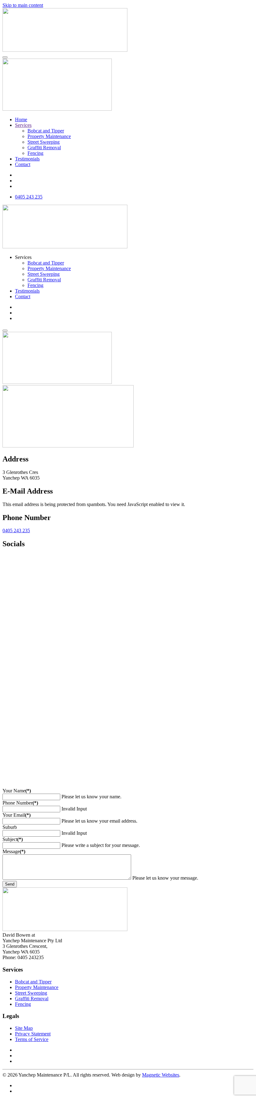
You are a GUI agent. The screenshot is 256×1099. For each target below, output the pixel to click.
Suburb (9, 827)
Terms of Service (31, 1039)
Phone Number (20, 802)
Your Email (16, 815)
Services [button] (23, 257)
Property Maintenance (49, 136)
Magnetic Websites (160, 1074)
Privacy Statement (33, 1033)
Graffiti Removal (44, 147)
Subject (12, 839)
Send (9, 884)
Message (13, 851)
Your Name (16, 790)
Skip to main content (22, 5)
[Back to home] (64, 50)
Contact (22, 164)
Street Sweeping (43, 142)
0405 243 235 (16, 530)
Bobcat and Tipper (45, 130)
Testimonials (27, 158)
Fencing (35, 153)
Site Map (24, 1028)
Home (21, 119)
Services (23, 125)
